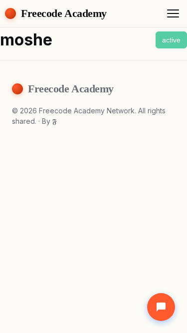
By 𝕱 (49, 121)
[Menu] (173, 13)
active (171, 40)
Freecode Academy (64, 13)
